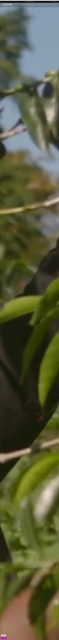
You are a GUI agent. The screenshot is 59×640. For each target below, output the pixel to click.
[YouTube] (54, 1)
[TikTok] (56, 1)
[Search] (50, 5)
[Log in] (52, 5)
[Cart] (56, 5)
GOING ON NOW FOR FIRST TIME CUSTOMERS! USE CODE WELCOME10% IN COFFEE (26, 0)
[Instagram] (52, 1)
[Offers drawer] (54, 5)
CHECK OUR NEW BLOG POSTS (29, 1)
